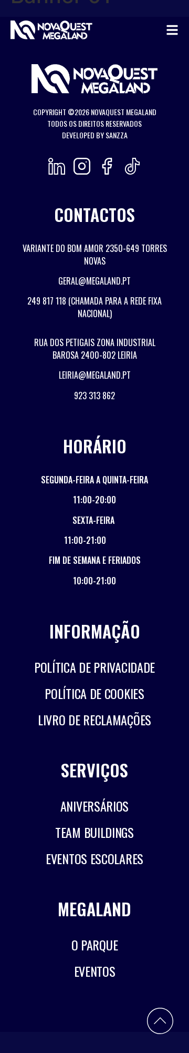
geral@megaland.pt (94, 281)
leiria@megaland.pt (95, 375)
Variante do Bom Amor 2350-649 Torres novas (95, 254)
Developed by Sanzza (95, 134)
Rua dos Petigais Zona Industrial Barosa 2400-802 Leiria (94, 348)
